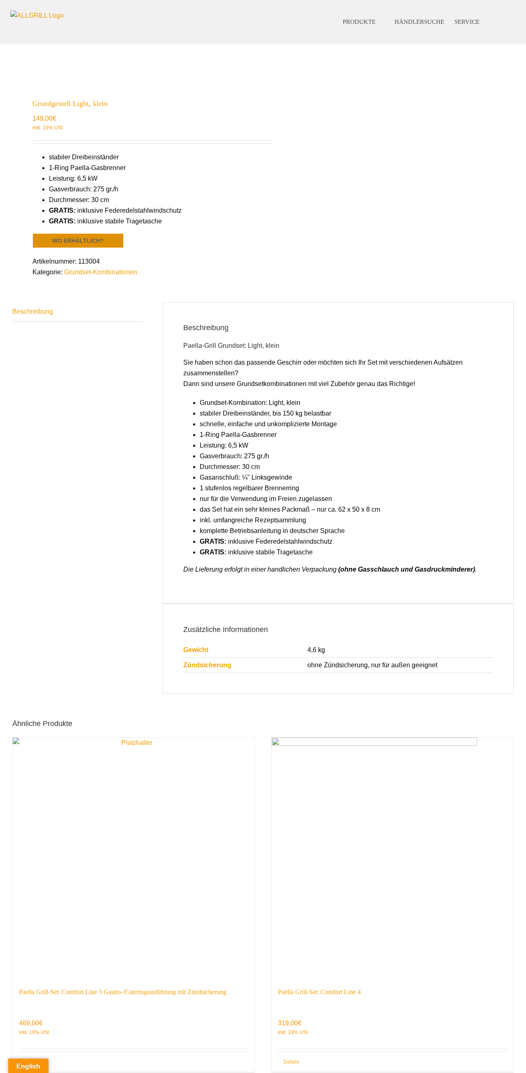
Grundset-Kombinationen (100, 272)
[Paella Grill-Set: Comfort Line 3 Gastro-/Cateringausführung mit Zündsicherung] (133, 858)
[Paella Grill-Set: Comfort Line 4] (392, 858)
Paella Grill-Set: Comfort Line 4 (319, 991)
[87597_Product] (132, 67)
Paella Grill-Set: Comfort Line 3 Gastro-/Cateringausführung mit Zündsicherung (122, 991)
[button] (500, 22)
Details (32, 1062)
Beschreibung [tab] (32, 311)
